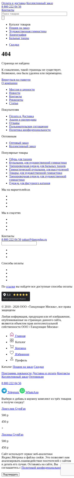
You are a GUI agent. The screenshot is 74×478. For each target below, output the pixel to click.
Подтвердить (10, 474)
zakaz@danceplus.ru (34, 239)
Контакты (8, 10)
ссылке (10, 286)
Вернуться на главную (16, 79)
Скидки (14, 44)
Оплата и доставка (14, 3)
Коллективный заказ (39, 3)
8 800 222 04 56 (11, 6)
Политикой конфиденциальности (43, 467)
